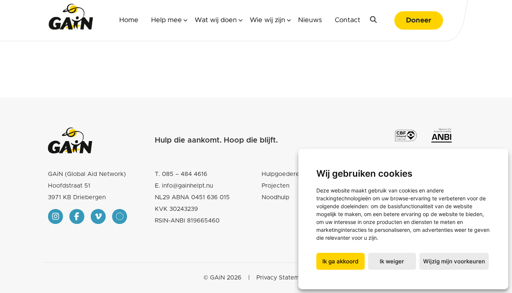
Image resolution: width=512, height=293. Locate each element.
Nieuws (310, 20)
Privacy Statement (282, 278)
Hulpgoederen (282, 174)
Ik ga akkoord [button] (340, 261)
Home (128, 20)
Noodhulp (275, 197)
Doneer (418, 20)
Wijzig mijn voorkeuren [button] (454, 261)
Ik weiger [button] (392, 261)
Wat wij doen (216, 20)
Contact (347, 20)
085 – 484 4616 (184, 174)
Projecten (275, 186)
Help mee (166, 20)
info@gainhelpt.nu (187, 186)
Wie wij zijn (267, 20)
